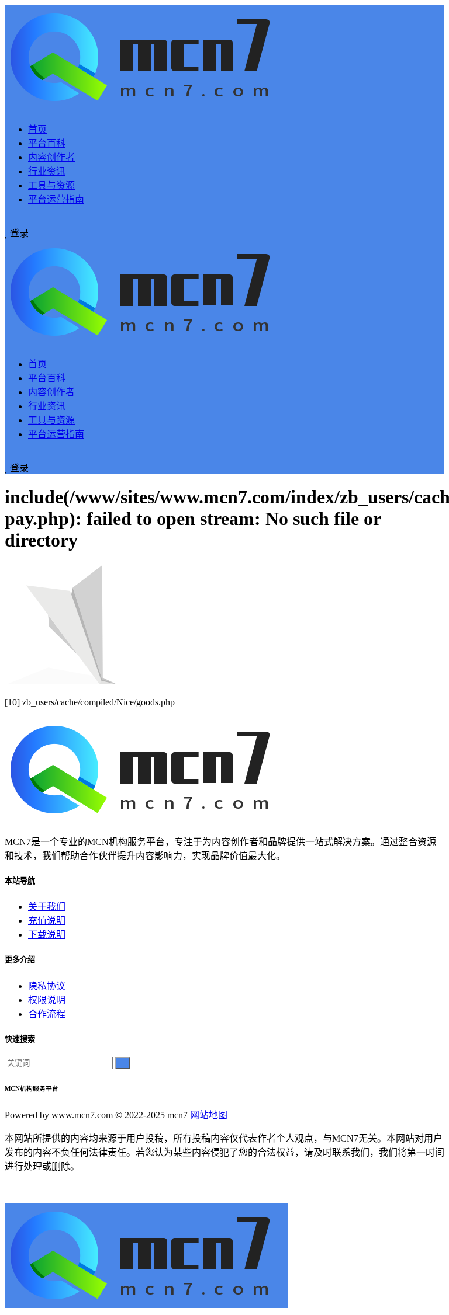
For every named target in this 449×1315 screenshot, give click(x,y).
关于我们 (46, 907)
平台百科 (46, 143)
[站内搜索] (8, 220)
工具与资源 (51, 185)
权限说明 (46, 1000)
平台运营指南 (56, 199)
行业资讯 (46, 171)
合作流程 (46, 1014)
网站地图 (208, 1115)
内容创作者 (51, 157)
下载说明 (46, 935)
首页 (37, 129)
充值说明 (46, 921)
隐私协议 (46, 986)
